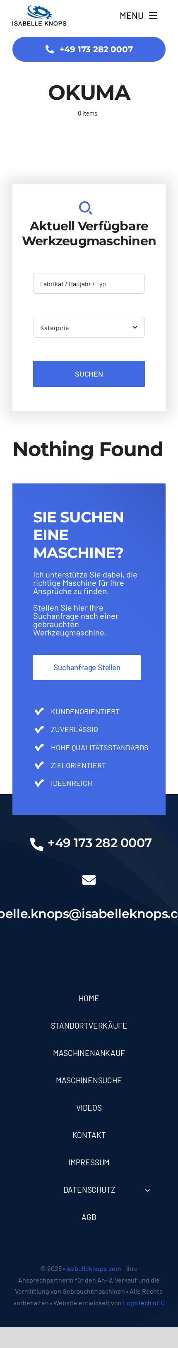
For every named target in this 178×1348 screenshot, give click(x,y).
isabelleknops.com (93, 1268)
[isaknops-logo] (39, 8)
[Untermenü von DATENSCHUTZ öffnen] (147, 1189)
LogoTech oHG (144, 1303)
